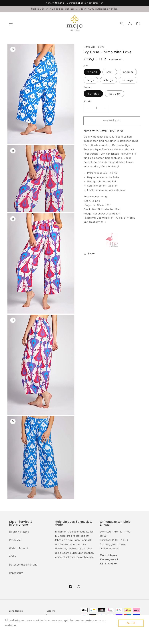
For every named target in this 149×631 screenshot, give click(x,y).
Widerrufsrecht (18, 548)
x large (108, 80)
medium (127, 71)
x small (92, 71)
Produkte (15, 540)
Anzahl (87, 101)
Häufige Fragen (19, 531)
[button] (11, 23)
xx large (128, 80)
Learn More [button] (26, 625)
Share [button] (91, 253)
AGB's (13, 556)
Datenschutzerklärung (23, 564)
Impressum (16, 572)
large (90, 80)
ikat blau (93, 93)
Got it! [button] (131, 623)
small (109, 71)
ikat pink (114, 93)
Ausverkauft (111, 120)
